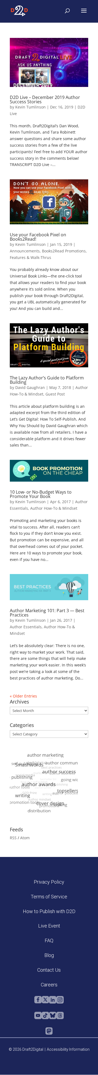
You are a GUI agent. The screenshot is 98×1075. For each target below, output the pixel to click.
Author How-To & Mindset (53, 508)
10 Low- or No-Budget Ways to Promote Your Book (41, 494)
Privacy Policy (49, 882)
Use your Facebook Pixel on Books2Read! (38, 237)
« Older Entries (23, 696)
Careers (49, 985)
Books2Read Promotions (64, 250)
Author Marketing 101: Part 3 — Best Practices (47, 613)
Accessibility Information (68, 1049)
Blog (49, 955)
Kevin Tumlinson (30, 107)
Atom (25, 837)
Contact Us (49, 970)
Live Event (49, 926)
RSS (13, 837)
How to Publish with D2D (49, 911)
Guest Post (55, 394)
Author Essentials (26, 626)
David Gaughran (30, 387)
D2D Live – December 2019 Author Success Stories (45, 99)
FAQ (49, 940)
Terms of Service (49, 896)
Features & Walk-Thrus (30, 257)
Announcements (25, 250)
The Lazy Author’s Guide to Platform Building (47, 380)
